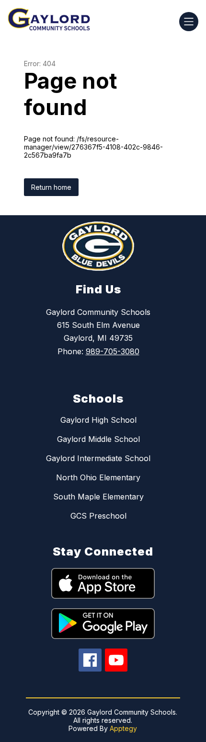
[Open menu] (188, 21)
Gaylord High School (98, 420)
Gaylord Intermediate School (98, 458)
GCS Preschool (98, 516)
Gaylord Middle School (98, 439)
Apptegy (123, 728)
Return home (51, 187)
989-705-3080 (112, 351)
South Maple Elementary (98, 496)
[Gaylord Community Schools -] (53, 21)
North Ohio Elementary (98, 477)
